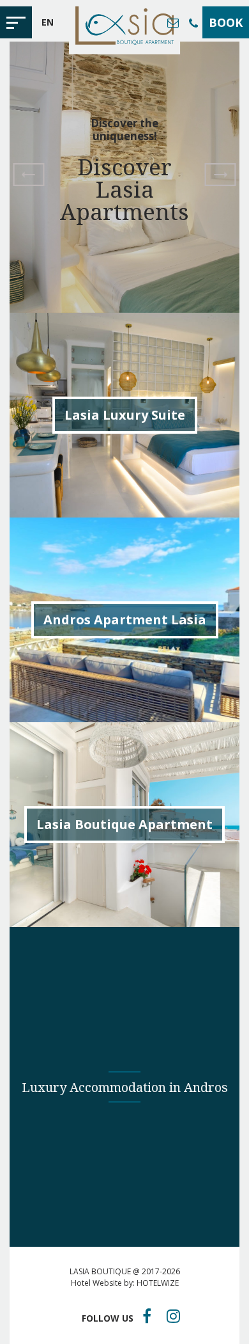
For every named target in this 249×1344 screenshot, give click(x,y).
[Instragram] (173, 1316)
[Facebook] (146, 1316)
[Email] (173, 22)
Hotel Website (96, 1282)
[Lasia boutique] (124, 27)
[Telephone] (193, 22)
